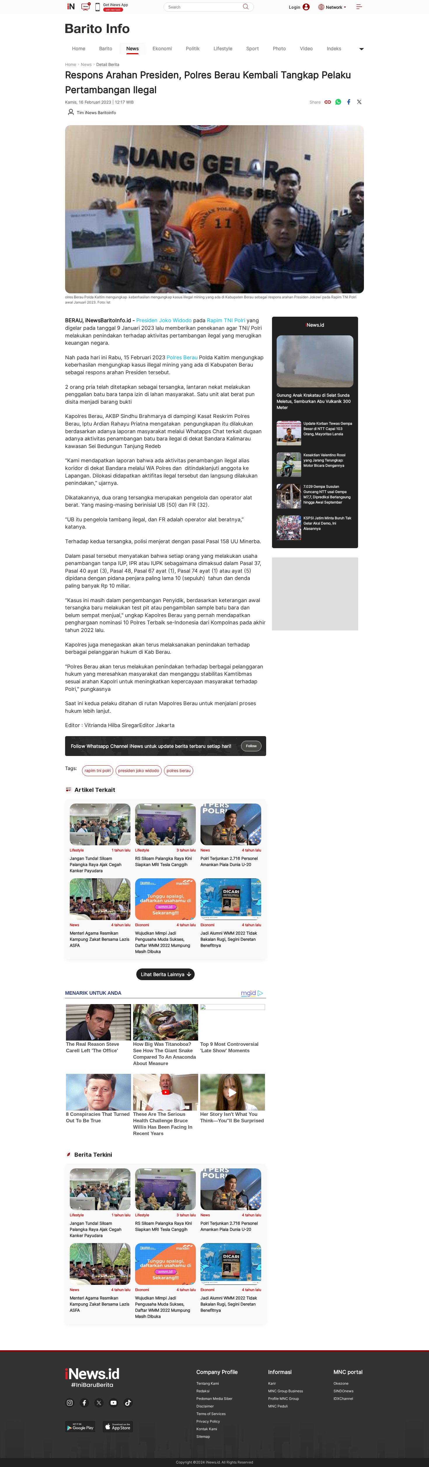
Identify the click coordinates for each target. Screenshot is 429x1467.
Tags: (71, 768)
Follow (251, 746)
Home (78, 48)
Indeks (334, 48)
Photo (279, 48)
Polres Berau (182, 357)
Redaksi (203, 1391)
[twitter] (359, 102)
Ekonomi (162, 48)
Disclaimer (205, 1406)
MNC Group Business (285, 1391)
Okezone (341, 1383)
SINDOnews (343, 1391)
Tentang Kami (207, 1383)
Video (306, 48)
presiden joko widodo (138, 770)
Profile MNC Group (283, 1398)
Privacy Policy (208, 1421)
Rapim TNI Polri (226, 320)
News (132, 48)
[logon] (71, 7)
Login (294, 7)
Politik (193, 48)
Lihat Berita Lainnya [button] (162, 974)
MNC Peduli (278, 1406)
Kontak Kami (206, 1429)
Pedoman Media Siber (214, 1398)
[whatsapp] (338, 102)
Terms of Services (211, 1414)
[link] (327, 102)
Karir (272, 1383)
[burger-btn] (359, 7)
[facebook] (348, 102)
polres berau (179, 770)
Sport (252, 48)
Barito (105, 48)
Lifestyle (223, 48)
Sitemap (203, 1436)
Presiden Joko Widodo (164, 320)
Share (315, 102)
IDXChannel (343, 1398)
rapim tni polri (98, 770)
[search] (245, 7)
